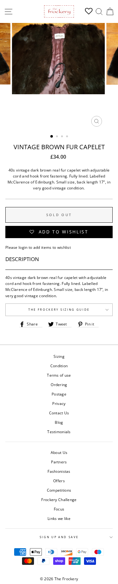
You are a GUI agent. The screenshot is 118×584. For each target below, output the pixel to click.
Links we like (59, 518)
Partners (59, 461)
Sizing (59, 356)
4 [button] (67, 137)
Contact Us (59, 412)
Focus (59, 508)
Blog (59, 422)
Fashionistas (59, 471)
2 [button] (57, 137)
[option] (59, 76)
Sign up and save (59, 537)
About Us (59, 452)
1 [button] (51, 136)
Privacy (58, 403)
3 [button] (62, 137)
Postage (59, 393)
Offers (59, 480)
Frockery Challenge (58, 499)
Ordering (59, 384)
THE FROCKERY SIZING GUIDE (59, 310)
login (23, 247)
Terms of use (59, 375)
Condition (59, 365)
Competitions (59, 490)
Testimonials (59, 431)
